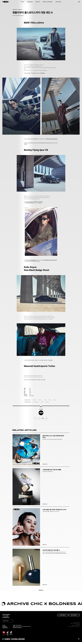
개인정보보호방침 (5, 627)
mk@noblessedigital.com (17, 627)
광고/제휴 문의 (4, 626)
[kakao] (42, 418)
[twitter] (39, 418)
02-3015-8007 (18, 625)
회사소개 (3, 625)
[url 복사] (46, 418)
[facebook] (35, 418)
